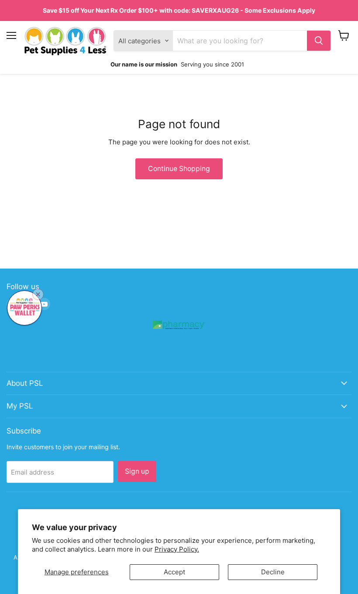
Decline (273, 572)
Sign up (137, 471)
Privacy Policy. (177, 549)
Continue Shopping (179, 168)
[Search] (318, 41)
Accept (174, 572)
